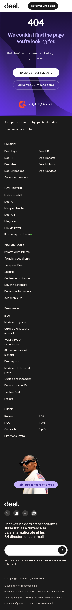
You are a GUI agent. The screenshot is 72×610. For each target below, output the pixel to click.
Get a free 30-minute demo (36, 85)
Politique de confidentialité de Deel (48, 560)
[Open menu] (64, 6)
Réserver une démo (43, 5)
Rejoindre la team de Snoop (36, 484)
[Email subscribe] (62, 550)
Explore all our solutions (36, 72)
